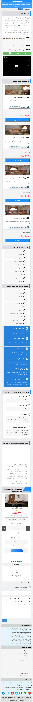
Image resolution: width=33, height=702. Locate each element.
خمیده (26, 598)
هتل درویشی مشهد (24, 668)
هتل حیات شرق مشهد (23, 676)
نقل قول (22, 601)
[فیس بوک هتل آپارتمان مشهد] (20, 693)
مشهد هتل (27, 9)
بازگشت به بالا (28, 623)
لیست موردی (10, 598)
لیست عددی (29, 601)
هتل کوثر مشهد (24, 666)
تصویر (18, 598)
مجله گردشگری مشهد (23, 658)
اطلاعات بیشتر (16, 551)
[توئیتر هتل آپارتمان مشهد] (16, 693)
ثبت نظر (4, 620)
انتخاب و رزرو (17, 119)
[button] (28, 528)
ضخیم (29, 598)
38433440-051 (15, 107)
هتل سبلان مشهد (26, 17)
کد (18, 601)
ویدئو (15, 598)
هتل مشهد (26, 650)
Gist (15, 601)
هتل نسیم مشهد (24, 671)
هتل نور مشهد (25, 664)
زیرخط (23, 598)
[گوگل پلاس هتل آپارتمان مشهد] (29, 693)
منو (21, 9)
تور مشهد (26, 655)
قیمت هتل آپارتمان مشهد (22, 660)
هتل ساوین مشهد (24, 673)
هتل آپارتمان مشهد (24, 653)
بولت (26, 601)
